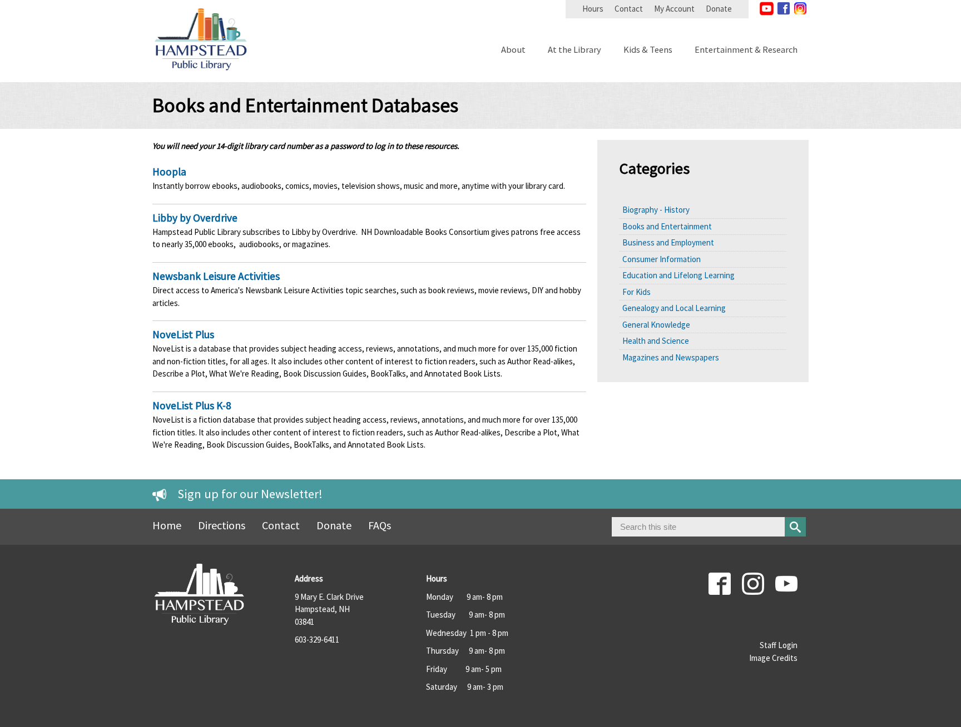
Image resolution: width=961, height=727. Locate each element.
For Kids (636, 292)
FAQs (379, 525)
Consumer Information (661, 259)
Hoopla (169, 171)
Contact (629, 8)
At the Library (574, 50)
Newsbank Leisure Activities (216, 276)
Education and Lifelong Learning (678, 275)
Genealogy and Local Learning (674, 308)
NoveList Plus (183, 334)
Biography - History (656, 209)
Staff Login (778, 645)
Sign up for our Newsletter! (250, 494)
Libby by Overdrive (194, 217)
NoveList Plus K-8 (191, 405)
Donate (719, 8)
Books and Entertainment (667, 226)
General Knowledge (656, 324)
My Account (674, 8)
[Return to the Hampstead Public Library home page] (201, 76)
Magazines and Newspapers (670, 357)
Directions (221, 525)
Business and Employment (668, 242)
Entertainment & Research (746, 50)
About (513, 50)
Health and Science (655, 340)
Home (166, 525)
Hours (592, 8)
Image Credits (773, 658)
